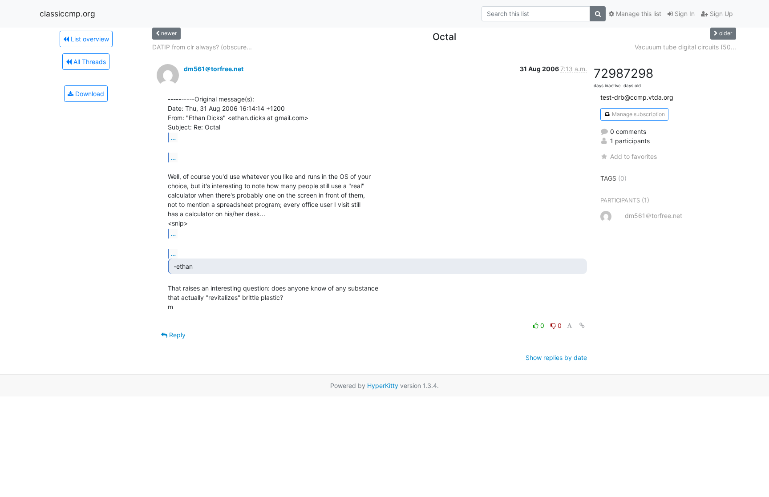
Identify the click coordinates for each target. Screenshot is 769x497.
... (173, 137)
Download (88, 93)
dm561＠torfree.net (213, 69)
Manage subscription (638, 114)
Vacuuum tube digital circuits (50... (685, 47)
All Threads (89, 61)
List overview (89, 39)
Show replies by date (556, 357)
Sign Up (720, 13)
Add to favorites (633, 156)
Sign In (684, 13)
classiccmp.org (67, 13)
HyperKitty (382, 385)
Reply (176, 335)
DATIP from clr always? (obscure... (202, 47)
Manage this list (637, 13)
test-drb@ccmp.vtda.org (636, 97)
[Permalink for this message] (582, 325)
